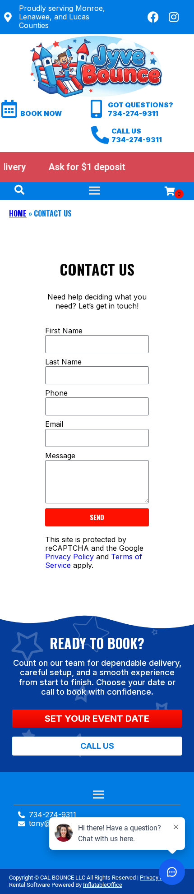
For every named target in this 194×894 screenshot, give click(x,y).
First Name (64, 331)
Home (18, 213)
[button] (97, 719)
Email (54, 424)
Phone (56, 393)
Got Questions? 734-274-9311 (140, 109)
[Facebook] (153, 17)
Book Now (41, 113)
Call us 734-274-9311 (136, 135)
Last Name (63, 362)
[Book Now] (9, 109)
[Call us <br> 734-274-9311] (100, 135)
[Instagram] (174, 17)
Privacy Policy (69, 556)
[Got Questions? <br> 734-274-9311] (97, 109)
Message (60, 456)
